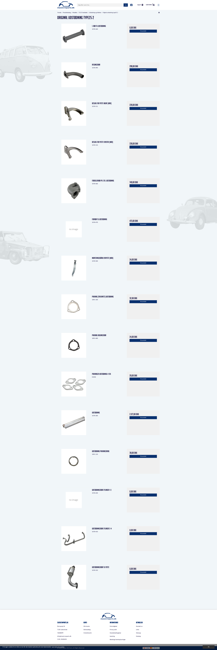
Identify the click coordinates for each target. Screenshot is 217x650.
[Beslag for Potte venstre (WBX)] (73, 156)
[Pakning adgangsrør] (73, 349)
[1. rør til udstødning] (73, 40)
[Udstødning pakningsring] (73, 465)
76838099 (60, 633)
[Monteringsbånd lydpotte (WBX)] (73, 272)
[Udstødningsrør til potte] (73, 581)
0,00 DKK (149, 4)
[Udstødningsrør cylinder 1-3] (73, 504)
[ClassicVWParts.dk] (66, 5)
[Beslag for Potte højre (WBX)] (73, 117)
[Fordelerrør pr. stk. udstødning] (73, 194)
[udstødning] (73, 426)
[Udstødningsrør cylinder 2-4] (73, 542)
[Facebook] (131, 5)
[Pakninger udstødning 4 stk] (73, 388)
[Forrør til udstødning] (73, 233)
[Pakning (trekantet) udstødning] (73, 310)
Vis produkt (143, 31)
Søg (126, 5)
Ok (208, 647)
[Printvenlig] (159, 12)
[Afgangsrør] (73, 78)
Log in (139, 4)
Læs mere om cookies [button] (58, 647)
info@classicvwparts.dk (64, 636)
